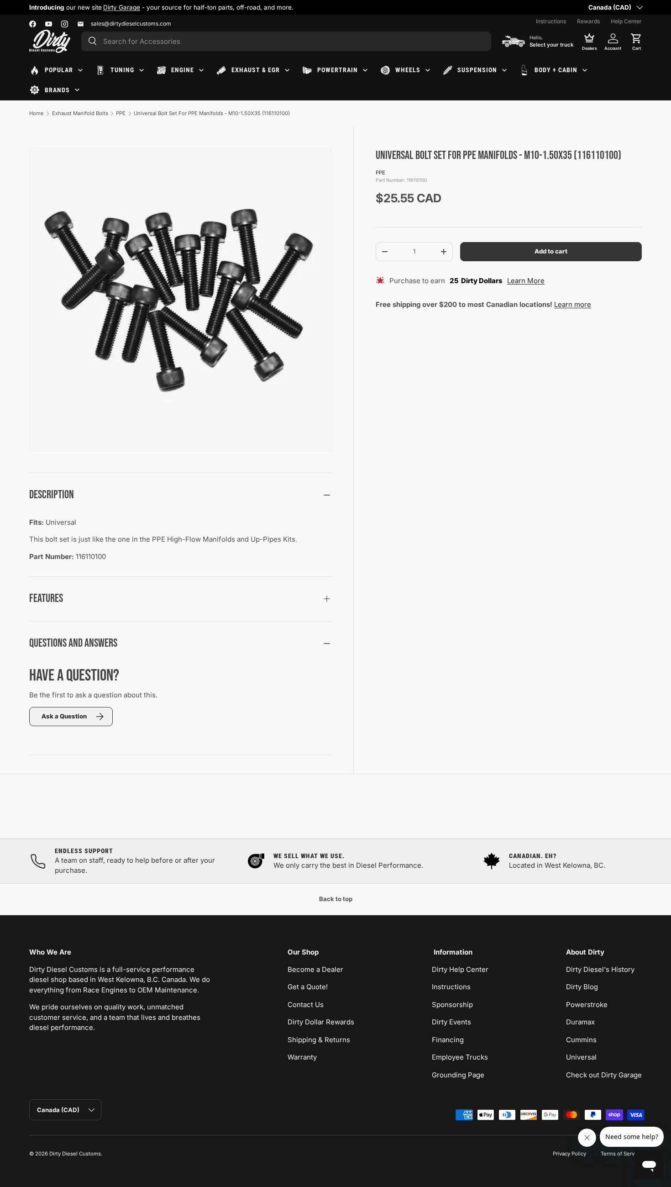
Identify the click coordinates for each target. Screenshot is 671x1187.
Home (36, 113)
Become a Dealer (315, 969)
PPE (121, 113)
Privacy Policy (569, 1153)
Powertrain (337, 70)
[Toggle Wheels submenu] (427, 70)
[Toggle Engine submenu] (201, 70)
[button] (636, 41)
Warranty (302, 1057)
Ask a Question (64, 716)
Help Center (626, 21)
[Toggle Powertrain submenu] (365, 70)
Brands (57, 90)
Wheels (407, 70)
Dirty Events (451, 1022)
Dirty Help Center (460, 969)
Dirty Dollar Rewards (321, 1022)
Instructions (551, 21)
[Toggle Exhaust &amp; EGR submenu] (287, 70)
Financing (448, 1039)
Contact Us (306, 1004)
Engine (182, 70)
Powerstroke (587, 1004)
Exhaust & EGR (255, 70)
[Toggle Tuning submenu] (141, 70)
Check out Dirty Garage (604, 1075)
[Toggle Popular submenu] (80, 70)
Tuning (122, 70)
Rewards (588, 21)
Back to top (335, 898)
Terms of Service (621, 1153)
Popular (59, 70)
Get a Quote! (308, 986)
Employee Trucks (460, 1057)
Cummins (581, 1039)
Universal (581, 1057)
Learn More (526, 280)
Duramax (580, 1022)
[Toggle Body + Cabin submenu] (584, 70)
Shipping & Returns (319, 1039)
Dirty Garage (121, 7)
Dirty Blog (582, 986)
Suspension (477, 70)
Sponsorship (452, 1004)
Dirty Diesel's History (600, 969)
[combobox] (286, 41)
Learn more (572, 304)
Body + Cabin (556, 70)
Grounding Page (458, 1075)
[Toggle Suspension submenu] (504, 70)
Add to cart (551, 251)
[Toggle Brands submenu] (77, 89)
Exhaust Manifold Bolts (80, 113)
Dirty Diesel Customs (75, 1153)
